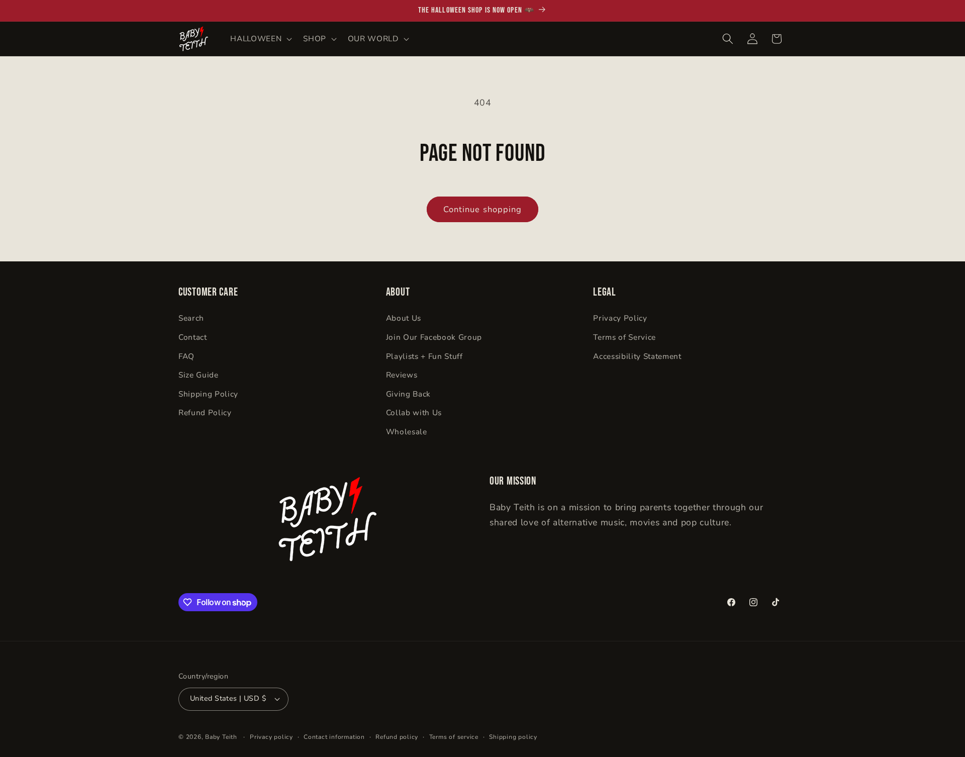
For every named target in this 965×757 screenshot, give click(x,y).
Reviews (402, 374)
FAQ (186, 356)
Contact (192, 337)
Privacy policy (271, 737)
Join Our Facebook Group (434, 337)
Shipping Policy (208, 394)
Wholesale (406, 431)
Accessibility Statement (637, 356)
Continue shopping (482, 209)
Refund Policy (205, 412)
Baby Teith (221, 737)
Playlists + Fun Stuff (424, 356)
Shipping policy (513, 737)
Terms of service (453, 737)
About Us (403, 318)
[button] (260, 38)
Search (191, 318)
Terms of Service (624, 337)
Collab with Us (414, 412)
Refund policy (396, 737)
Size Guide (198, 374)
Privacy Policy (620, 318)
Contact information (334, 737)
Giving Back (408, 394)
